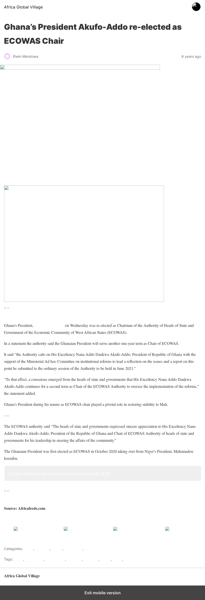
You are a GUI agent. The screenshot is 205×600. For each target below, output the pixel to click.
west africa (133, 559)
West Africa (73, 549)
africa (18, 559)
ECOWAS (74, 559)
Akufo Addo (55, 559)
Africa (28, 549)
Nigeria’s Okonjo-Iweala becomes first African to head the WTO (59, 473)
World (89, 549)
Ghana (57, 549)
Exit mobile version (102, 592)
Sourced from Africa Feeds (25, 519)
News (117, 559)
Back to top (192, 578)
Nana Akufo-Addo (49, 325)
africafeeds (34, 559)
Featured (42, 549)
